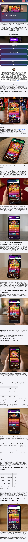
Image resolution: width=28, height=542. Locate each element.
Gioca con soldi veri (14, 39)
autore (18, 80)
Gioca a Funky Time (14, 19)
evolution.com (3, 399)
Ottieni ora (14, 48)
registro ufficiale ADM (21, 129)
